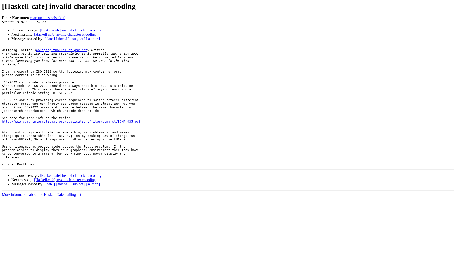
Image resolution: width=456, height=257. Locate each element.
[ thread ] (62, 39)
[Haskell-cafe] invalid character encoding (70, 30)
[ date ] (49, 39)
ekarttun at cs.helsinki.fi (47, 18)
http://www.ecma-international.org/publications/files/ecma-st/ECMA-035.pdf (71, 121)
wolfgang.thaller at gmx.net (61, 50)
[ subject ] (77, 39)
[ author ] (93, 39)
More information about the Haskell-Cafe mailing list (41, 195)
